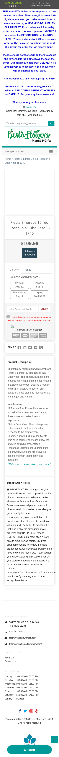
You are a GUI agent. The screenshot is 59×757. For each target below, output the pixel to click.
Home (8, 159)
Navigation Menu (15, 151)
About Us (9, 657)
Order (29, 749)
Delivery (14, 269)
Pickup (27, 269)
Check (44, 309)
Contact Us (10, 661)
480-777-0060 (16, 631)
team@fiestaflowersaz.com (22, 638)
